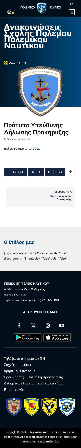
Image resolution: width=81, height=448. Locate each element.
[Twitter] (33, 326)
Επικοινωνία (14, 389)
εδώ (35, 148)
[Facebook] (19, 326)
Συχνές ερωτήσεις (18, 364)
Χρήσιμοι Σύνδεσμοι (20, 371)
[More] (70, 172)
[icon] (72, 12)
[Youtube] (62, 326)
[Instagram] (47, 326)
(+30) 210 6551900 (47, 300)
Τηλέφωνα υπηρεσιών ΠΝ (24, 358)
